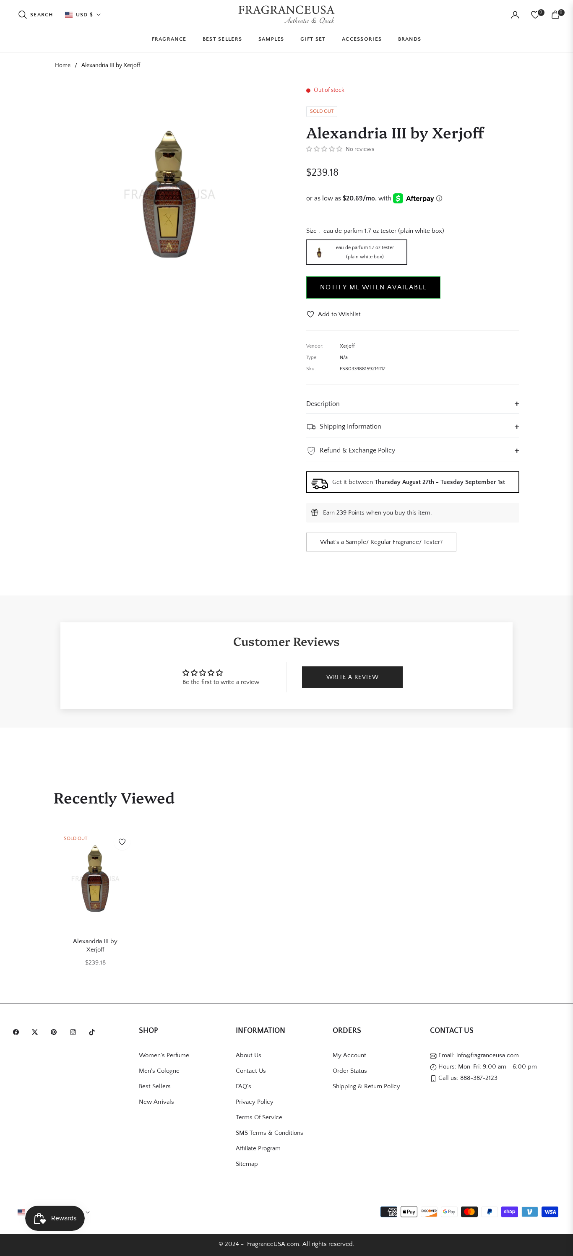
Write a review (352, 677)
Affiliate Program (258, 1148)
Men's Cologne (159, 1070)
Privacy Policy (254, 1101)
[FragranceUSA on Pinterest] (55, 1031)
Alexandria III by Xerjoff (95, 945)
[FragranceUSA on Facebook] (18, 1031)
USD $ (85, 15)
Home (62, 65)
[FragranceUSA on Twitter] (36, 1031)
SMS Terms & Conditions (269, 1132)
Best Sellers (155, 1086)
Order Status (350, 1070)
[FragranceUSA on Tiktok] (94, 1031)
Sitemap (247, 1164)
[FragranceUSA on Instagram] (75, 1031)
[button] (35, 14)
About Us (248, 1055)
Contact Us (251, 1070)
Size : (375, 230)
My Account (349, 1055)
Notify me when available (373, 287)
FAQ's (243, 1086)
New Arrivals (156, 1101)
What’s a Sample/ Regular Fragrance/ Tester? (381, 542)
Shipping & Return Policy (366, 1086)
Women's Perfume (164, 1055)
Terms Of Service (259, 1117)
